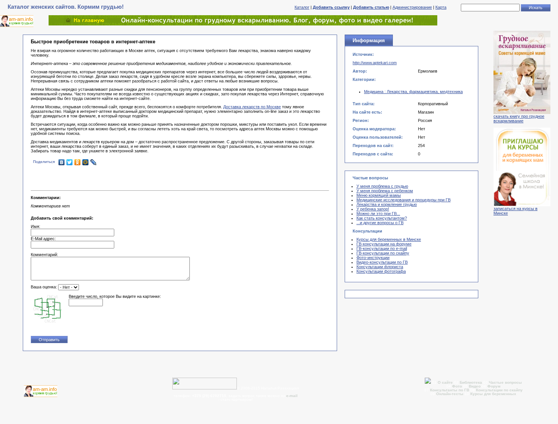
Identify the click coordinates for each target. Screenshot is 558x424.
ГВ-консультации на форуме (383, 244)
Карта (440, 7)
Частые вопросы (505, 382)
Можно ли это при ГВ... (378, 213)
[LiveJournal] (94, 162)
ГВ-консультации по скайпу (382, 253)
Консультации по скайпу (499, 390)
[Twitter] (70, 162)
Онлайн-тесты (450, 394)
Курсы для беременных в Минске (388, 239)
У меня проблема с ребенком (384, 190)
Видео (475, 386)
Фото (457, 386)
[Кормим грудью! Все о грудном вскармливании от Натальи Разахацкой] (243, 24)
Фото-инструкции (372, 257)
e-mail (292, 396)
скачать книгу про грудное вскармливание (518, 118)
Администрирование (412, 7)
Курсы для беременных (493, 394)
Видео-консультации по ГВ (382, 262)
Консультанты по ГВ (450, 390)
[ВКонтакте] (62, 162)
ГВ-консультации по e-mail (381, 248)
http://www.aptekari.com (375, 62)
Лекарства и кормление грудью (386, 204)
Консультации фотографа (381, 271)
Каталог (302, 7)
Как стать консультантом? (381, 218)
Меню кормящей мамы (378, 195)
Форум (493, 386)
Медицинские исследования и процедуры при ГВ (403, 200)
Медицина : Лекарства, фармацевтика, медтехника (413, 91)
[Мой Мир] (86, 162)
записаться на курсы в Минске (515, 210)
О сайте (446, 382)
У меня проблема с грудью (382, 186)
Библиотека (471, 382)
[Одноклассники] (78, 162)
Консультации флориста (379, 266)
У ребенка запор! (372, 209)
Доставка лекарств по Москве (252, 106)
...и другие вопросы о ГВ (380, 222)
